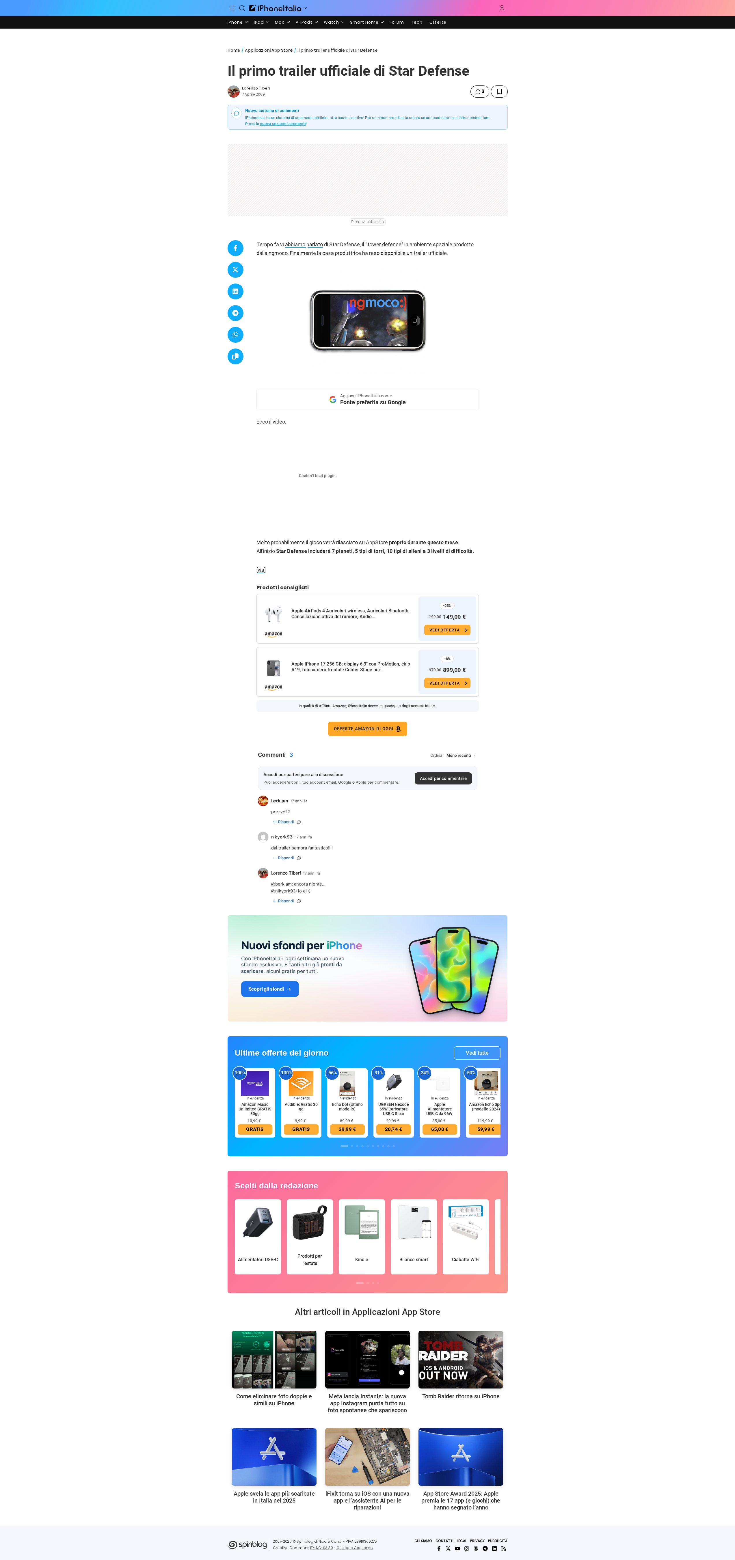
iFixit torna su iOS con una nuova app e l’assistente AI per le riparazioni (367, 1500)
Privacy (477, 1540)
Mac (280, 22)
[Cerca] (242, 8)
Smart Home (364, 22)
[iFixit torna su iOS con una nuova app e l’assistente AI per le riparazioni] (367, 1457)
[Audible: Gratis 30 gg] (301, 1083)
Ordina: (437, 755)
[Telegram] (485, 1548)
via (261, 570)
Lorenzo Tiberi (256, 88)
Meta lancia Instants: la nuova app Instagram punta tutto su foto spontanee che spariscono (367, 1403)
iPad (259, 22)
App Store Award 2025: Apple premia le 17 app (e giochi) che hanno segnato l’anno (460, 1500)
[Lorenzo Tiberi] (234, 91)
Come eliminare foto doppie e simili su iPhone (274, 1400)
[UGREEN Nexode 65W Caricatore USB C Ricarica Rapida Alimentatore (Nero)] (393, 1083)
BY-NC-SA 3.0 (321, 1547)
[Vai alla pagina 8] (383, 1146)
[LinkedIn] (494, 1548)
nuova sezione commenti (283, 123)
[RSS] (503, 1548)
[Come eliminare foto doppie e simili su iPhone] (274, 1359)
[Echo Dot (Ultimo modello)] (347, 1083)
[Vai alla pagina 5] (367, 1146)
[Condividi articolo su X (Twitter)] (235, 270)
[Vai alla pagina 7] (378, 1146)
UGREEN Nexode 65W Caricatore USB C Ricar (393, 1109)
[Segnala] (299, 822)
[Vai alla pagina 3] (357, 1146)
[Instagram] (466, 1548)
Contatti (444, 1540)
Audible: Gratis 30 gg (301, 1106)
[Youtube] (457, 1548)
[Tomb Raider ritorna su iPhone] (460, 1359)
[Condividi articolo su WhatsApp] (235, 335)
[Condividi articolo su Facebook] (235, 248)
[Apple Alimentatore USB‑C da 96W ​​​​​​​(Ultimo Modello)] (440, 1083)
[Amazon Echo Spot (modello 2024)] (486, 1083)
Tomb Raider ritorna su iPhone (461, 1396)
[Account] (502, 8)
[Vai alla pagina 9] (388, 1146)
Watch (331, 22)
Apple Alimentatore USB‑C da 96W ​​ (439, 1109)
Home (234, 50)
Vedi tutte (477, 1053)
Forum (397, 22)
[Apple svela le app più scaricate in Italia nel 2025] (274, 1457)
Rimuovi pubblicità (367, 221)
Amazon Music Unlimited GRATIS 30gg (255, 1109)
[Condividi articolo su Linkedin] (235, 291)
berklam (283, 884)
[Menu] (232, 8)
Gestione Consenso (354, 1547)
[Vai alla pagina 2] (352, 1146)
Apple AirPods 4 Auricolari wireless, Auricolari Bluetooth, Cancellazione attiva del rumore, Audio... (350, 613)
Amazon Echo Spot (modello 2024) (486, 1106)
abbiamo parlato (304, 244)
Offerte (437, 22)
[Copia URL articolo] (235, 356)
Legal (462, 1540)
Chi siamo (423, 1540)
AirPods (304, 22)
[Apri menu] (305, 8)
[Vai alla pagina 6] (373, 1146)
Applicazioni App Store (269, 50)
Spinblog (305, 1541)
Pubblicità (497, 1540)
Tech (417, 22)
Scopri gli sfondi (266, 989)
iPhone (235, 22)
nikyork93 (285, 891)
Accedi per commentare (443, 778)
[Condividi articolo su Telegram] (235, 313)
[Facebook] (439, 1548)
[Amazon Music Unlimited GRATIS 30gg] (255, 1083)
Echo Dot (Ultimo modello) (347, 1106)
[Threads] (476, 1548)
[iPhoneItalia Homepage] (275, 8)
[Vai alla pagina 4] (362, 1146)
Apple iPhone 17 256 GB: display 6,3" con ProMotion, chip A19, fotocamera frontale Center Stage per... (350, 666)
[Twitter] (448, 1548)
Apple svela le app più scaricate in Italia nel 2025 (274, 1497)
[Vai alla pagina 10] (393, 1146)
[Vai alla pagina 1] (344, 1146)
